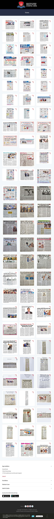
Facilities (5, 480)
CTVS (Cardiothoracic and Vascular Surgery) (12, 473)
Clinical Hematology (6, 471)
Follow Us (22, 506)
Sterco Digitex (35, 511)
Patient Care (6, 484)
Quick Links (5, 488)
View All (4, 476)
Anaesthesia (5, 469)
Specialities (5, 466)
